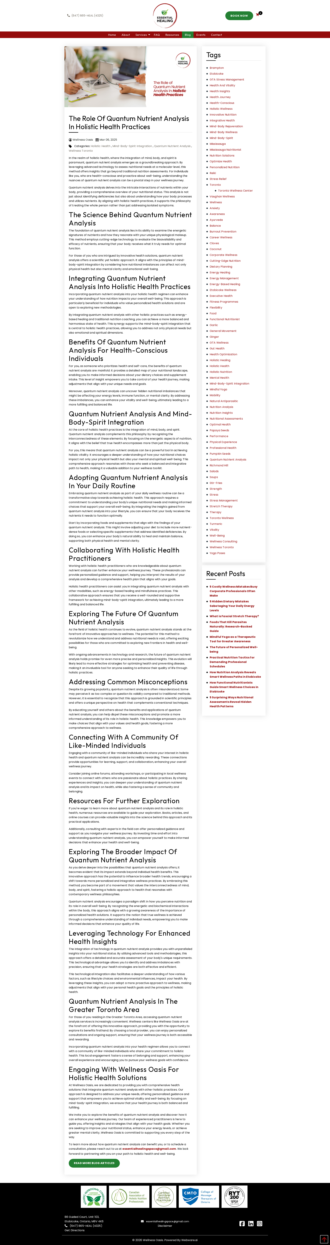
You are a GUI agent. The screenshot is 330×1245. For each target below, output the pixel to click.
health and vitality (222, 85)
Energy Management (224, 278)
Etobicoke (216, 74)
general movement (223, 331)
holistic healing (220, 360)
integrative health (222, 120)
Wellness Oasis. (153, 1240)
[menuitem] (112, 34)
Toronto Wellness (222, 518)
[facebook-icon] (243, 1224)
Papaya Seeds (219, 430)
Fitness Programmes (224, 302)
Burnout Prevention (223, 232)
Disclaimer (165, 1226)
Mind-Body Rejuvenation (226, 126)
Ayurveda (216, 220)
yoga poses (217, 553)
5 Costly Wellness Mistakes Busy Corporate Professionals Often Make (233, 591)
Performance (219, 436)
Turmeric (216, 524)
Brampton (217, 68)
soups (214, 477)
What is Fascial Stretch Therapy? (234, 616)
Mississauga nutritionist (225, 150)
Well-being (217, 536)
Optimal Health (220, 424)
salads (214, 471)
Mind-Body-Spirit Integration (132, 146)
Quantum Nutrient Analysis (172, 146)
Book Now (239, 15)
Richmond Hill (219, 465)
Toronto (215, 185)
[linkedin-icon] (252, 1224)
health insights (220, 91)
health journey (220, 97)
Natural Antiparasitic (224, 401)
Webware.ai (189, 1240)
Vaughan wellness (222, 196)
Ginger (214, 337)
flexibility (216, 308)
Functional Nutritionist (225, 319)
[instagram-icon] (261, 1224)
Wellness (216, 202)
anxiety (215, 208)
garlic (214, 325)
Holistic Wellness (221, 109)
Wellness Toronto (81, 151)
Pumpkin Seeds (220, 454)
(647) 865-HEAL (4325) (86, 1226)
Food (213, 313)
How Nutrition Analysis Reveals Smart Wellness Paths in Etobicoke (235, 674)
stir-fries (216, 483)
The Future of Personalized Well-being (234, 649)
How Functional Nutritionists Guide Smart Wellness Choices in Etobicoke (234, 687)
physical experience (223, 442)
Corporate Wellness (223, 255)
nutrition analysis (221, 407)
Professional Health (223, 448)
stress (214, 495)
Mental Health (219, 378)
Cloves (214, 243)
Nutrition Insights (221, 413)
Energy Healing (220, 272)
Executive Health (221, 296)
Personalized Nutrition (225, 167)
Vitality (214, 530)
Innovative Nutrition (223, 115)
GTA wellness (219, 343)
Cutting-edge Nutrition (225, 261)
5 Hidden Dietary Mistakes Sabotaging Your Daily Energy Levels (232, 605)
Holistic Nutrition (221, 372)
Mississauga (218, 144)
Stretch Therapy (221, 506)
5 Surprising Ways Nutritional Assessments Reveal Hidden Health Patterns (232, 701)
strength (216, 489)
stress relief (218, 179)
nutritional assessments (226, 419)
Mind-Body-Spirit (221, 138)
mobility (215, 395)
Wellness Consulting (223, 541)
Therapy (215, 512)
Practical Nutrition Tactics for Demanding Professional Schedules (232, 662)
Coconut (216, 249)
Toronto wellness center (235, 191)
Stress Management (224, 500)
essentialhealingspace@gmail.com (149, 1149)
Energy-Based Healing (225, 284)
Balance (215, 226)
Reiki (213, 173)
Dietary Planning (221, 267)
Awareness (217, 214)
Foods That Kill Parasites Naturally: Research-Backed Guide (231, 626)
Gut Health (217, 348)
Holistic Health (100, 146)
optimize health (221, 161)
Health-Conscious (222, 103)
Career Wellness (221, 237)
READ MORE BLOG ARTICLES (94, 1163)
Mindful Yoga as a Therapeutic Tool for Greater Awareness (233, 639)
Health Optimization (223, 354)
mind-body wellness (224, 132)
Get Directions (75, 1230)
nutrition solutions (222, 156)
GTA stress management (227, 80)
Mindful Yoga (218, 389)
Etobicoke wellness (223, 290)
